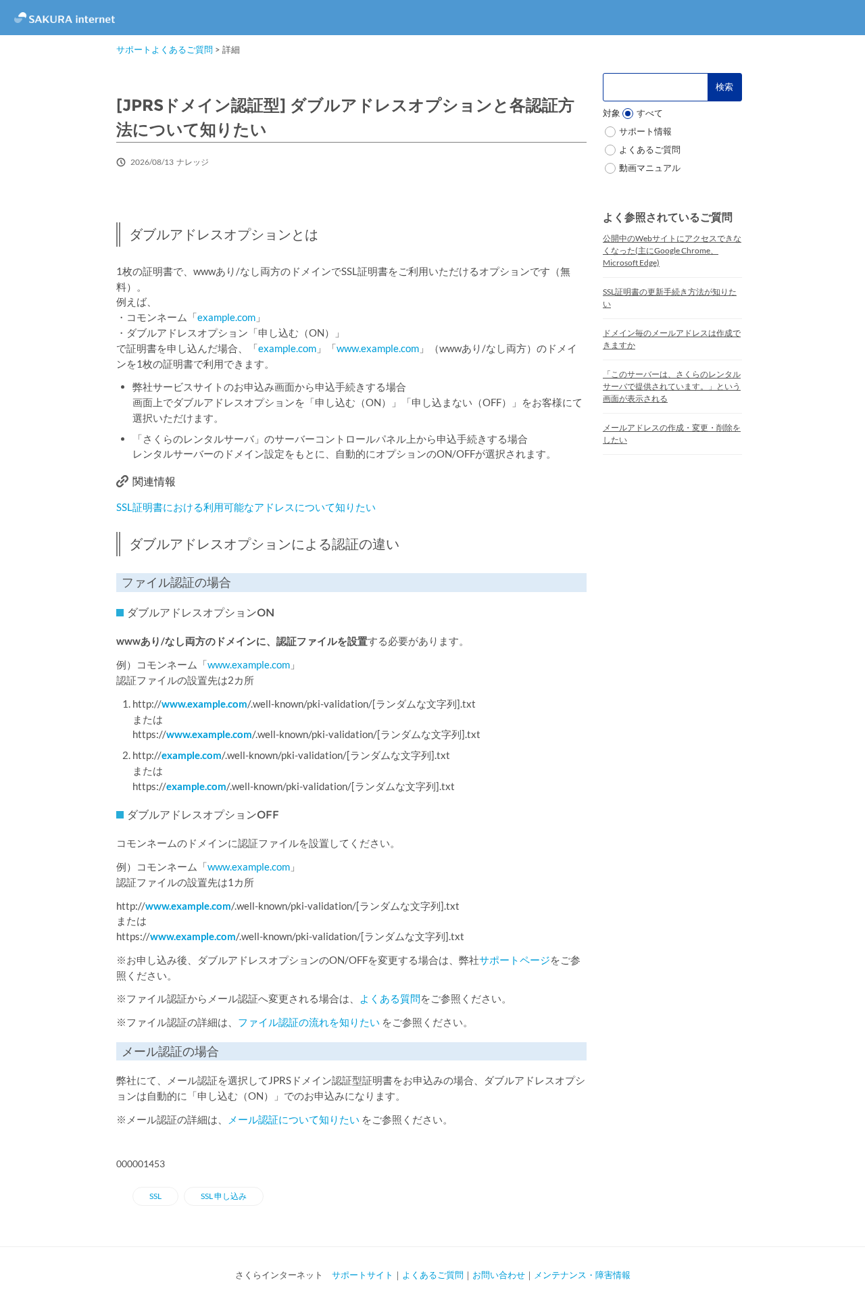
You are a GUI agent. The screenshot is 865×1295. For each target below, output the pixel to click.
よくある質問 (390, 998)
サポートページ (514, 960)
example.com (226, 317)
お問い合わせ (498, 1274)
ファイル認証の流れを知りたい (309, 1022)
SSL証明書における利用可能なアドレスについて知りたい (246, 507)
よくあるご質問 (433, 1274)
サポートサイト (362, 1274)
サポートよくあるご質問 (164, 49)
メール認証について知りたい (294, 1119)
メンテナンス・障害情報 (582, 1274)
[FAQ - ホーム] (64, 17)
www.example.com (378, 348)
